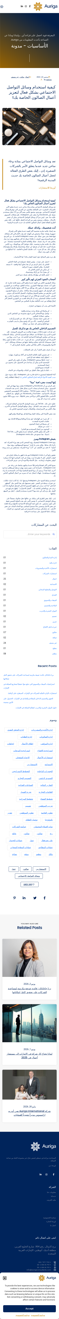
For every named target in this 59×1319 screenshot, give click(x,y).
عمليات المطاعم (45, 847)
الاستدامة (53, 584)
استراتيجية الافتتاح (45, 750)
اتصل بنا (53, 1225)
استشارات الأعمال (45, 757)
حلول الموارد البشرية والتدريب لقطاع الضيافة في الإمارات (36, 708)
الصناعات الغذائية (25, 785)
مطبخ (55, 648)
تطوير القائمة (47, 813)
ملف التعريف (51, 1200)
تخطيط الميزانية (26, 799)
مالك (51, 854)
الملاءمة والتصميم (50, 606)
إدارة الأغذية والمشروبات (42, 730)
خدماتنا (53, 1196)
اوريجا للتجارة (51, 1222)
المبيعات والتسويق (50, 600)
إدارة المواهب (47, 744)
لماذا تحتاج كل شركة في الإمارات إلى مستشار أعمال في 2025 (29, 1055)
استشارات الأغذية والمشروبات (46, 568)
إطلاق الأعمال (27, 744)
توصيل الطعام (32, 820)
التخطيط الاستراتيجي (21, 771)
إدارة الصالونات (46, 737)
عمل (32, 840)
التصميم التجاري (24, 778)
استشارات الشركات (50, 574)
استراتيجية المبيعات (21, 750)
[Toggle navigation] (1, 7)
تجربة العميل (25, 792)
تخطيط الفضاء (46, 799)
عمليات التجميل (15, 840)
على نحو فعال (47, 840)
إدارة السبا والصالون (49, 558)
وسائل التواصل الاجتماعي (29, 876)
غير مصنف (15, 77)
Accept (29, 1308)
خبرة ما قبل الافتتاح (50, 627)
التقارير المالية (46, 785)
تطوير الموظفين (27, 813)
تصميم (54, 616)
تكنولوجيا (49, 820)
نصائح (14, 854)
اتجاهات (10, 744)
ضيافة (55, 638)
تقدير (10, 813)
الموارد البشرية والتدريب (48, 611)
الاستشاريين (32, 764)
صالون (22, 77)
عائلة (14, 833)
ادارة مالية (53, 563)
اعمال (27, 77)
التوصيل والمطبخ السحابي (48, 590)
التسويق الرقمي (46, 778)
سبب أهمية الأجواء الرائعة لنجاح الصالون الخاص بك (38, 377)
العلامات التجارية (46, 792)
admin (49, 80)
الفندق (54, 595)
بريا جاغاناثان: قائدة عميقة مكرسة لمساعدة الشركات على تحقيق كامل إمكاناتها (28, 677)
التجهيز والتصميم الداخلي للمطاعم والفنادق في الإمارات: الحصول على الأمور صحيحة (28, 700)
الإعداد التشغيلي (23, 757)
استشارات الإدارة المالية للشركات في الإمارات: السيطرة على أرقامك (32, 693)
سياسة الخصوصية (38, 1315)
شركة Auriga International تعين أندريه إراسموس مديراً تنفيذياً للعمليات (29, 1112)
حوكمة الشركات (19, 826)
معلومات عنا (51, 1192)
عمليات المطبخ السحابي (20, 847)
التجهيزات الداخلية (45, 771)
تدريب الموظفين (45, 806)
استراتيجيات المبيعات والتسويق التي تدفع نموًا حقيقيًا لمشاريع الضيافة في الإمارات (29, 686)
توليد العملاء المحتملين (43, 826)
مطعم (54, 654)
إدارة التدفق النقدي (15, 730)
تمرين (55, 622)
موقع (26, 854)
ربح (51, 833)
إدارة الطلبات (26, 737)
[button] (4, 1278)
